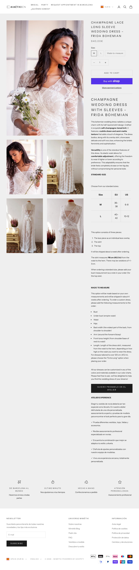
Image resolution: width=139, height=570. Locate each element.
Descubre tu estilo (76, 546)
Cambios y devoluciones (122, 542)
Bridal (35, 5)
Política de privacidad (120, 533)
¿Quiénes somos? (40, 9)
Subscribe (16, 543)
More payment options (111, 87)
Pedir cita (72, 533)
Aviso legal (116, 524)
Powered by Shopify (73, 559)
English (35, 559)
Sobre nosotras (75, 524)
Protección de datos (120, 537)
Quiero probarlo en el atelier (111, 388)
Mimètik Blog (74, 528)
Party (44, 5)
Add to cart (112, 73)
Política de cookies (119, 528)
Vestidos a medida (76, 542)
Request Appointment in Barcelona (72, 5)
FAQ (70, 537)
